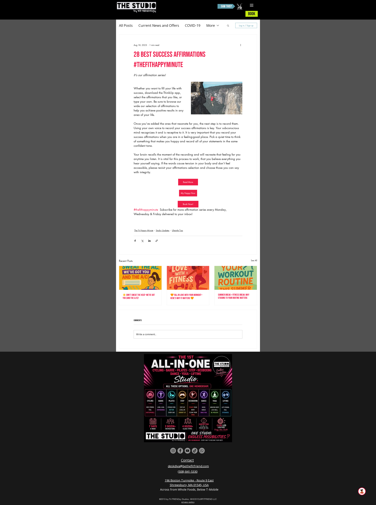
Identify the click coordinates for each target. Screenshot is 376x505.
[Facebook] (180, 451)
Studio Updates (162, 230)
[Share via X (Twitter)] (142, 240)
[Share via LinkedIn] (149, 240)
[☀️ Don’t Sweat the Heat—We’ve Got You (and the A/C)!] (140, 278)
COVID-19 (192, 25)
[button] (228, 25)
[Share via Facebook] (135, 240)
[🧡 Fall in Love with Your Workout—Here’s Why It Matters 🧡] (188, 278)
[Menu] (251, 5)
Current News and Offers (159, 25)
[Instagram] (173, 451)
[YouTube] (187, 451)
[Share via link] (156, 240)
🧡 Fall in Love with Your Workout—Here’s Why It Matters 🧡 (186, 296)
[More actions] (240, 45)
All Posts (126, 25)
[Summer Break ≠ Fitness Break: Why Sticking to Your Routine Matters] (235, 278)
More (210, 25)
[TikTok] (195, 451)
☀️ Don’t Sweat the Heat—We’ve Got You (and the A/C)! (139, 296)
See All (254, 260)
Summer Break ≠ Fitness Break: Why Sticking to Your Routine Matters (233, 296)
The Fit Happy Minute (143, 230)
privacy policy (187, 502)
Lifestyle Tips (177, 230)
